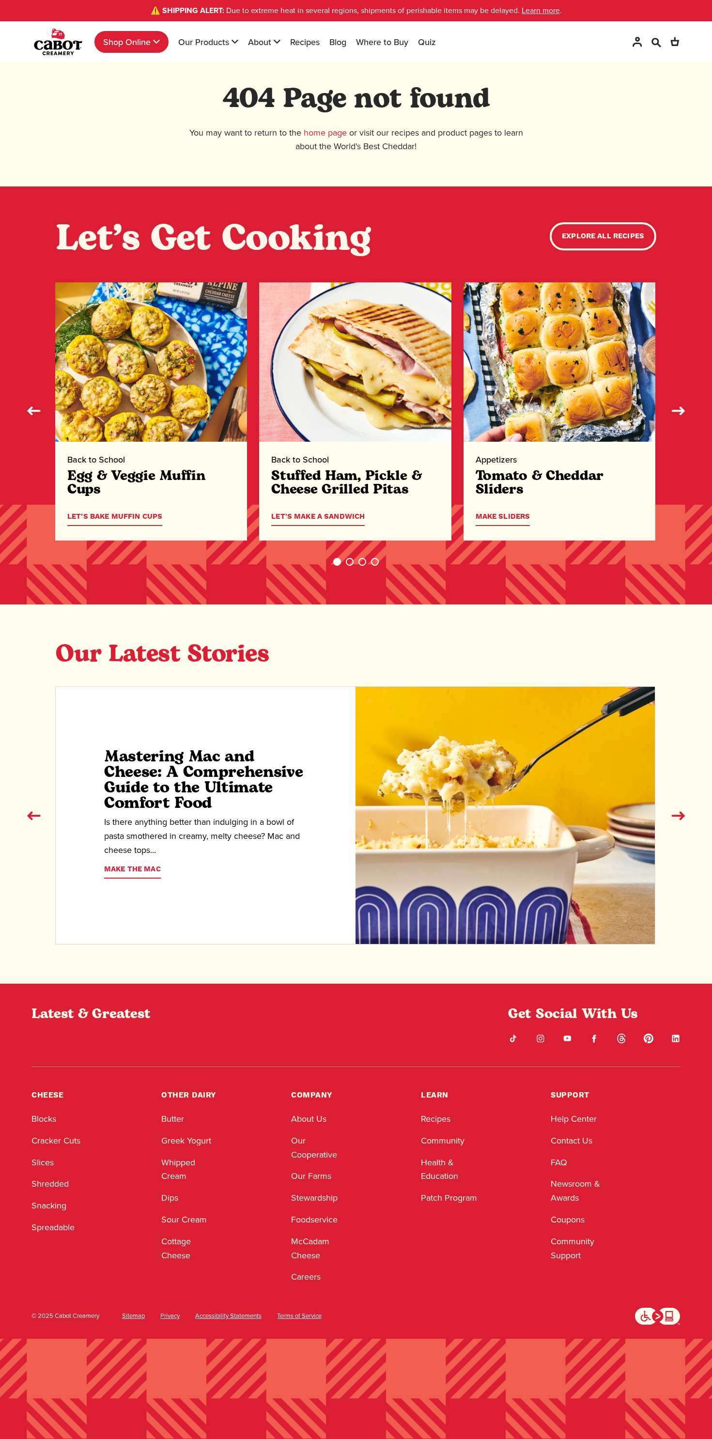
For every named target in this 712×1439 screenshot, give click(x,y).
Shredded (50, 1183)
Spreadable (53, 1227)
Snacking (48, 1205)
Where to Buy (382, 42)
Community (442, 1140)
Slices (42, 1162)
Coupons (568, 1219)
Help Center (574, 1119)
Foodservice (314, 1219)
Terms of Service (299, 1316)
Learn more (541, 10)
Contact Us (571, 1140)
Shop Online (127, 41)
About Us (308, 1119)
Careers (306, 1276)
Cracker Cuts (55, 1140)
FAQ (559, 1162)
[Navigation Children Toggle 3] (277, 41)
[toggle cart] (675, 41)
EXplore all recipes (603, 236)
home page (325, 132)
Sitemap (133, 1316)
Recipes (305, 42)
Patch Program (449, 1197)
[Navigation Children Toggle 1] (156, 41)
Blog (337, 42)
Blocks (43, 1119)
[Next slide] (678, 411)
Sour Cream (184, 1219)
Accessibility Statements (228, 1316)
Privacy (170, 1316)
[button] (337, 562)
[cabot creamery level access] (658, 1315)
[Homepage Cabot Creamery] (58, 42)
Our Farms (311, 1176)
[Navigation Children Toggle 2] (235, 41)
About (259, 42)
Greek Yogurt (186, 1140)
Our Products (203, 42)
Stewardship (314, 1197)
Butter (172, 1119)
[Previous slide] (34, 411)
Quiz (427, 42)
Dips (169, 1197)
